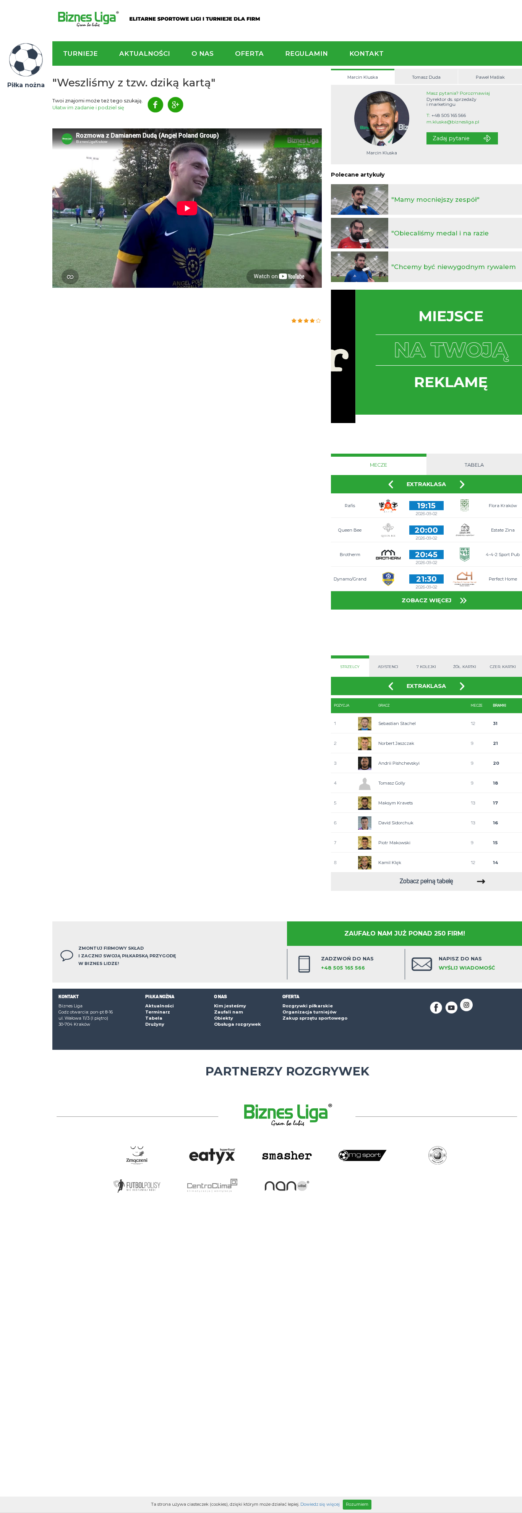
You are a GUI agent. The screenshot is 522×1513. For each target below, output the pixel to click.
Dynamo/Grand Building (350, 583)
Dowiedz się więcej (320, 1504)
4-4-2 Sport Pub (503, 554)
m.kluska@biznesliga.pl (452, 122)
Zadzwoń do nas (347, 963)
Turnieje (80, 53)
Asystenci (388, 667)
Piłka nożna (26, 85)
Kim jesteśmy (230, 1006)
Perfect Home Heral (503, 583)
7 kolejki (426, 667)
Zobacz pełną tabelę (426, 882)
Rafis (350, 505)
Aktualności (144, 53)
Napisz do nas (467, 963)
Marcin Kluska (362, 77)
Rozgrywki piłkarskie (307, 1006)
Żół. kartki (464, 667)
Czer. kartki (503, 667)
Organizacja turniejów (309, 1012)
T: (446, 115)
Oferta (249, 53)
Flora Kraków (503, 505)
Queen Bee (350, 530)
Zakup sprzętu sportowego (314, 1018)
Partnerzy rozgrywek (287, 1071)
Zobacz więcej (426, 600)
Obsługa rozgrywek (237, 1024)
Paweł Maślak (490, 77)
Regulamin (306, 53)
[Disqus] (187, 413)
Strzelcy (350, 667)
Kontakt (366, 53)
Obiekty (223, 1018)
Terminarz (157, 1012)
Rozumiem (357, 1504)
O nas (202, 53)
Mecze (378, 465)
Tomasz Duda (426, 77)
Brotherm (350, 554)
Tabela (474, 465)
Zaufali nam (228, 1012)
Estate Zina (503, 530)
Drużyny (154, 1024)
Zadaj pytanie (451, 138)
